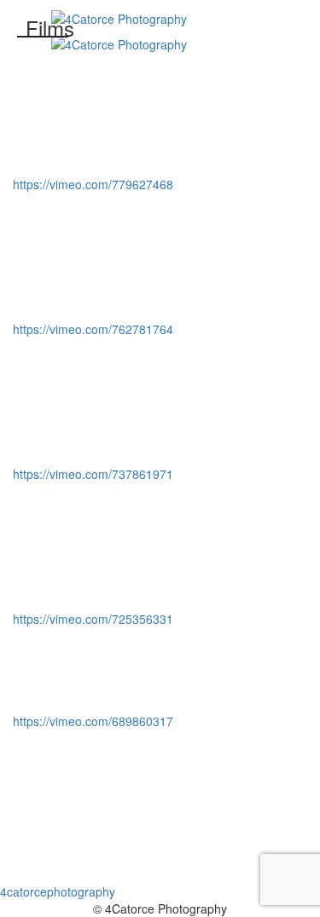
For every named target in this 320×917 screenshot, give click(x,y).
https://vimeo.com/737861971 (93, 473)
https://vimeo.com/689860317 (93, 721)
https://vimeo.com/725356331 (93, 618)
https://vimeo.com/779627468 (93, 184)
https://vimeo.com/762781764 (93, 328)
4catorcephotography (57, 891)
